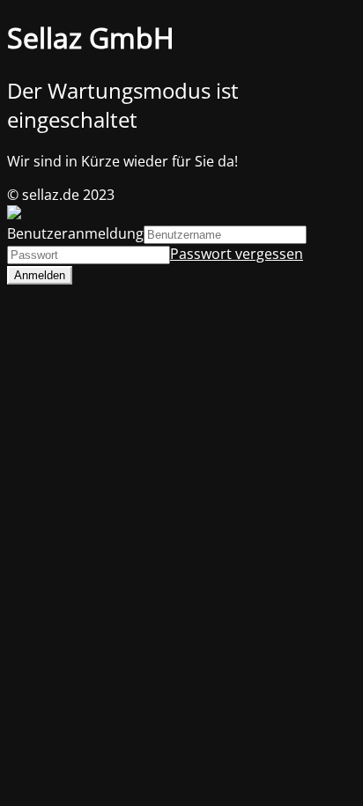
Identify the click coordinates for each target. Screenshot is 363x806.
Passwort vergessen (236, 253)
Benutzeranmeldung (75, 233)
